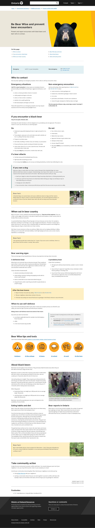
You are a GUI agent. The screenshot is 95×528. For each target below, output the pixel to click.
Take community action (55, 56)
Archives (32, 520)
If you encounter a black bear (20, 54)
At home (42, 356)
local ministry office (69, 320)
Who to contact (17, 51)
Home (13, 8)
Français (65, 3)
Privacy (45, 520)
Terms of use (53, 520)
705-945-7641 (54, 89)
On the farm (78, 356)
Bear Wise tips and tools (56, 51)
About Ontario (14, 520)
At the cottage (29, 356)
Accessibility (24, 520)
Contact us (54, 509)
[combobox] (44, 3)
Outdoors (17, 356)
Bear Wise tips (21, 473)
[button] (57, 3)
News (39, 520)
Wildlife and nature (35, 8)
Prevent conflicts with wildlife (50, 8)
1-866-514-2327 (66, 68)
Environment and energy (23, 8)
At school (54, 356)
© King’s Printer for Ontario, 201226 (20, 522)
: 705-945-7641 (64, 70)
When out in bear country (19, 56)
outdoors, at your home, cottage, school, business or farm (41, 339)
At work (66, 356)
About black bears (54, 54)
